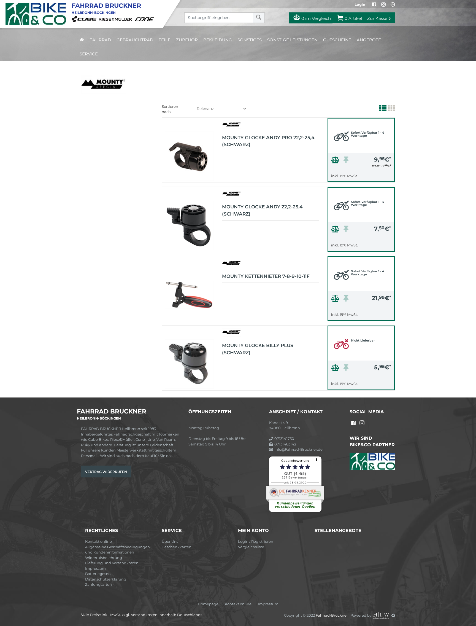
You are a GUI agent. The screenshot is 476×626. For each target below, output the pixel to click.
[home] (82, 40)
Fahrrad (100, 39)
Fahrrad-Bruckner (332, 615)
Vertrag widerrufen (106, 472)
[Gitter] (390, 109)
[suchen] (259, 17)
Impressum (95, 568)
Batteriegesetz (98, 573)
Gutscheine (337, 39)
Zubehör (187, 39)
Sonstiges (249, 39)
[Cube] (85, 19)
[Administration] (393, 615)
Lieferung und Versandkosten (112, 563)
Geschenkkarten (176, 547)
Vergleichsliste (251, 547)
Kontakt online (98, 541)
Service (89, 54)
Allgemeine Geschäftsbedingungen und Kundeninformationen (117, 550)
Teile (165, 39)
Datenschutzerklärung (105, 579)
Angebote (369, 39)
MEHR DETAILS (361, 176)
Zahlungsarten (98, 584)
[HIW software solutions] (381, 615)
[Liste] (382, 109)
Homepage (208, 604)
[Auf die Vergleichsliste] (336, 161)
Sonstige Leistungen (292, 39)
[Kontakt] (393, 4)
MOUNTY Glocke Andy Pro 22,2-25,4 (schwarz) (268, 141)
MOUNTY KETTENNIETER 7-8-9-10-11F (266, 276)
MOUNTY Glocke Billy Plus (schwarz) (257, 349)
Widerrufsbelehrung (103, 557)
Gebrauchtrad (135, 39)
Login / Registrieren (255, 541)
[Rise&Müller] (116, 19)
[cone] (145, 19)
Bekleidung (217, 39)
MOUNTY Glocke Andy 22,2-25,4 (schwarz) (262, 210)
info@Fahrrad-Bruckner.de (298, 449)
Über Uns (170, 541)
